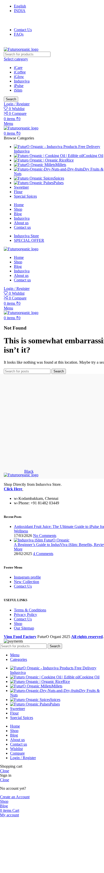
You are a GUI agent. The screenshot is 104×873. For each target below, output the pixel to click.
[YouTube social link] (27, 20)
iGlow (19, 76)
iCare (18, 67)
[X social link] (15, 20)
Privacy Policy (25, 614)
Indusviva (22, 81)
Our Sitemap (24, 628)
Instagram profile (27, 577)
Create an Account (15, 797)
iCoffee (20, 72)
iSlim (18, 90)
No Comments (44, 535)
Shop (18, 623)
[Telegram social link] (34, 44)
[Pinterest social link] (34, 20)
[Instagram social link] (21, 20)
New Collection (26, 582)
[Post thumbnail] (41, 540)
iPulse (18, 86)
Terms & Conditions (30, 610)
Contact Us (23, 586)
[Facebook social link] (9, 20)
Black (29, 471)
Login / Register (23, 758)
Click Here (13, 489)
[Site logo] (21, 49)
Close (4, 771)
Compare (17, 753)
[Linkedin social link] (28, 44)
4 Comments (43, 553)
